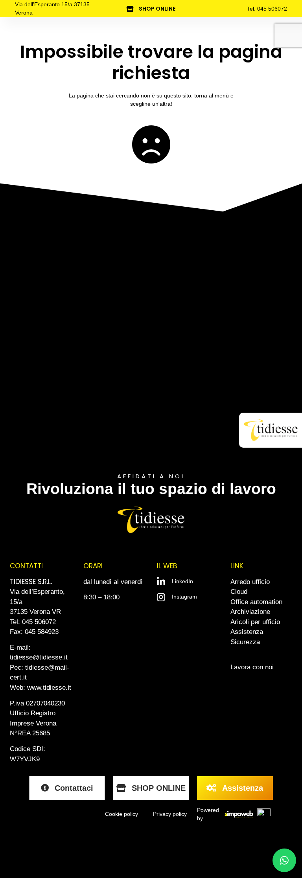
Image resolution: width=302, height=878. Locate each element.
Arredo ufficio (250, 582)
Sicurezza (245, 642)
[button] (261, 432)
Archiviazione (250, 611)
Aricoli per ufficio (255, 622)
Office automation (256, 602)
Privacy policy (170, 814)
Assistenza (246, 632)
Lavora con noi (252, 667)
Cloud (238, 591)
